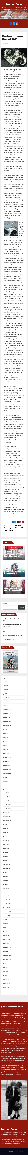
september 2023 (7, 816)
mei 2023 (5, 832)
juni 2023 (5, 828)
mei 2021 (5, 927)
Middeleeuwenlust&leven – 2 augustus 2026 (14, 589)
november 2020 (7, 947)
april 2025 (5, 741)
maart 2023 (6, 840)
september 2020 (7, 955)
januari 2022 (6, 896)
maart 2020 (6, 979)
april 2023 (5, 836)
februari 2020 (6, 983)
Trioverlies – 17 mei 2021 (19, 527)
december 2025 (7, 709)
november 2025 (7, 713)
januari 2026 (6, 705)
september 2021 (7, 911)
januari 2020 (6, 987)
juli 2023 (5, 824)
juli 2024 (5, 777)
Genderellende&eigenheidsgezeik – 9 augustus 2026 (14, 573)
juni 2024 (5, 781)
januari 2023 (6, 848)
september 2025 (7, 721)
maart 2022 (6, 888)
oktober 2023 (6, 812)
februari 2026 (6, 701)
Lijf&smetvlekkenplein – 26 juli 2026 (12, 635)
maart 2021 (6, 935)
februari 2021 (6, 939)
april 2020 (5, 975)
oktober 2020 (6, 951)
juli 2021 (5, 919)
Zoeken (5, 603)
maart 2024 (6, 793)
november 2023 (7, 808)
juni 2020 (5, 967)
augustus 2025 (7, 725)
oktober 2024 (6, 765)
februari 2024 (6, 797)
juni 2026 (5, 686)
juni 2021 (5, 923)
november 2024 (7, 761)
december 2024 (7, 757)
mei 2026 (5, 690)
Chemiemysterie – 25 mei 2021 (9, 529)
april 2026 (5, 694)
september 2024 (7, 769)
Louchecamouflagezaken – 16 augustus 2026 (13, 556)
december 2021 (7, 900)
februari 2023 (6, 844)
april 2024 (5, 789)
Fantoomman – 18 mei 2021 (12, 37)
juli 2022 (5, 872)
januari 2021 (6, 943)
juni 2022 (5, 876)
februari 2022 (6, 892)
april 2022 (5, 884)
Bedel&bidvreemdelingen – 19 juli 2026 (13, 639)
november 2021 (7, 904)
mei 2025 (5, 737)
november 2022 (7, 856)
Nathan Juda (14, 4)
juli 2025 (5, 729)
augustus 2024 (7, 773)
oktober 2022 (6, 860)
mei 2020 (5, 971)
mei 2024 (5, 785)
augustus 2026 (7, 678)
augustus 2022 (7, 868)
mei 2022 (5, 880)
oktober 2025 (6, 717)
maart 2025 (6, 745)
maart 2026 (6, 697)
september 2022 (7, 864)
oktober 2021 (6, 908)
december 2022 (7, 852)
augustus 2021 (7, 915)
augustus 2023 (7, 820)
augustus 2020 (7, 959)
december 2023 (7, 804)
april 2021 (5, 931)
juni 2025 (5, 733)
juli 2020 (5, 963)
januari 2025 (6, 753)
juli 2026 (5, 682)
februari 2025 (6, 749)
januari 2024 (6, 801)
